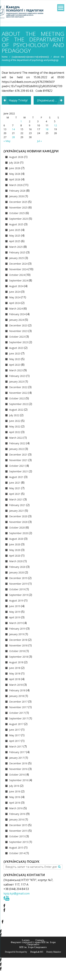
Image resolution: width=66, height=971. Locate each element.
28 (13, 137)
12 (55, 125)
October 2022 (17, 398)
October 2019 (17, 589)
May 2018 (14, 673)
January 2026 (16, 196)
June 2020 (14, 544)
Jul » (39, 141)
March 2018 (16, 684)
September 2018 (18, 656)
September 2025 (18, 218)
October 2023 (17, 336)
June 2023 (14, 353)
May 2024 (14, 297)
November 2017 (18, 707)
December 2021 (18, 454)
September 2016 (18, 780)
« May (7, 141)
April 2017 (14, 741)
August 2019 (16, 600)
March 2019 (16, 623)
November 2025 (18, 207)
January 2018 (16, 696)
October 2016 (17, 774)
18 (47, 129)
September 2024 (18, 280)
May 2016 (14, 797)
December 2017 (18, 701)
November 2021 (18, 460)
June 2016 (14, 791)
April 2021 (14, 494)
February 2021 (17, 505)
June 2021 (14, 482)
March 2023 (16, 370)
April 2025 (14, 241)
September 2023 (18, 342)
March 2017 (16, 746)
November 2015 (18, 830)
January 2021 (16, 510)
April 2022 (14, 432)
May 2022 (14, 426)
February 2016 (17, 814)
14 (13, 129)
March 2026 (16, 185)
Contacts (40, 940)
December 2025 (18, 202)
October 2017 (17, 712)
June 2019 (14, 606)
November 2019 (18, 583)
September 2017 (18, 718)
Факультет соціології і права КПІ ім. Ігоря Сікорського (33, 943)
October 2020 (17, 527)
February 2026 (17, 190)
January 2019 (16, 634)
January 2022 (16, 449)
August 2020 (16, 538)
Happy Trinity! (18, 100)
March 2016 (16, 808)
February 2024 (17, 314)
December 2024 (18, 263)
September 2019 (18, 595)
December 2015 (18, 825)
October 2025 (17, 213)
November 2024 (18, 269)
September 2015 (18, 842)
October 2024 (17, 275)
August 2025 (16, 224)
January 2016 (16, 819)
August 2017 (16, 724)
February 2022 (17, 443)
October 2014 (17, 853)
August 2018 (16, 662)
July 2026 (14, 162)
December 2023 (18, 325)
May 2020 (14, 550)
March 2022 (16, 437)
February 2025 (17, 252)
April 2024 (14, 303)
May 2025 (14, 235)
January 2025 (16, 258)
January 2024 (16, 319)
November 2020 (18, 522)
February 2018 (17, 690)
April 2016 (14, 802)
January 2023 (16, 381)
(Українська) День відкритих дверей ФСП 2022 (50, 100)
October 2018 (17, 651)
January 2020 (16, 572)
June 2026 (14, 168)
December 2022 (18, 387)
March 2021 (16, 499)
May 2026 (14, 173)
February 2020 (17, 566)
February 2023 (17, 376)
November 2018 (18, 645)
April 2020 (14, 555)
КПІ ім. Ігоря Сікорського (33, 947)
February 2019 (17, 628)
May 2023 (14, 359)
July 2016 (14, 785)
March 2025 (16, 246)
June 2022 (14, 421)
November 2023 (18, 331)
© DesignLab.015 (35, 952)
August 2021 (16, 477)
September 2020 (18, 533)
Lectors (25, 940)
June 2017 (14, 729)
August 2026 (16, 157)
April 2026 (14, 179)
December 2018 (18, 639)
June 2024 (14, 291)
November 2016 (18, 769)
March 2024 (16, 308)
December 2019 (18, 578)
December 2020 (18, 516)
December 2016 (18, 763)
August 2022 (16, 409)
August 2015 (16, 847)
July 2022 (14, 415)
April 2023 (14, 364)
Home (5, 56)
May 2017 (14, 735)
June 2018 (14, 668)
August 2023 (16, 348)
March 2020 (16, 561)
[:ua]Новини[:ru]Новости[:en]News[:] (30, 56)
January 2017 (16, 757)
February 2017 (17, 752)
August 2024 (16, 286)
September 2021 (18, 471)
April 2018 (14, 679)
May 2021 (14, 488)
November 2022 (18, 392)
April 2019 (14, 617)
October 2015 (17, 836)
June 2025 (14, 230)
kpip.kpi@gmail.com (17, 893)
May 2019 (14, 611)
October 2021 (17, 465)
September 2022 (18, 404)
